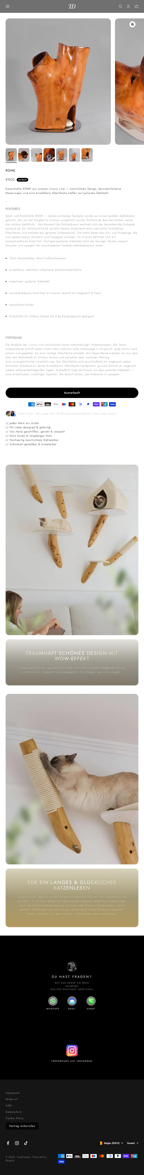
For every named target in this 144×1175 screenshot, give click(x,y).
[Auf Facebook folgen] (8, 1143)
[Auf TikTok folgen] (26, 1143)
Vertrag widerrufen (22, 1126)
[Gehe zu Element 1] (11, 155)
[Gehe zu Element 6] (74, 155)
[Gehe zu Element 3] (36, 155)
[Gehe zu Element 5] (61, 155)
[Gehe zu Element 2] (24, 155)
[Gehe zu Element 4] (49, 155)
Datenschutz (14, 1112)
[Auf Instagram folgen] (17, 1143)
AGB (9, 1105)
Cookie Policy (15, 1118)
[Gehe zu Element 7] (87, 155)
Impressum (13, 1093)
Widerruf (12, 1099)
